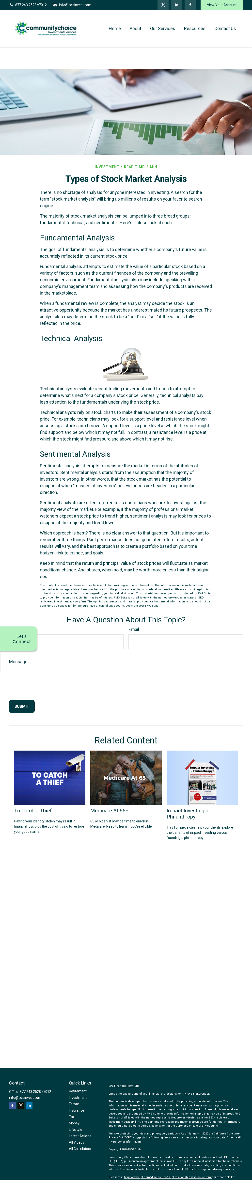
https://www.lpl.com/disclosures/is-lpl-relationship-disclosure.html (168, 1177)
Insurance (76, 1110)
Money (74, 1123)
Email (133, 629)
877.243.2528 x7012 (31, 5)
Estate (74, 1104)
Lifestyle (75, 1130)
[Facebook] (190, 5)
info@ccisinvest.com (75, 5)
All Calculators (80, 1149)
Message (18, 661)
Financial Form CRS (127, 1085)
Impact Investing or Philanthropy (188, 813)
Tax (72, 1117)
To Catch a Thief (33, 810)
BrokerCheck (201, 1093)
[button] (115, 28)
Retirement (78, 1091)
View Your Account (221, 5)
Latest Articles (80, 1136)
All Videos (76, 1142)
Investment (78, 1098)
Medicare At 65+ (109, 810)
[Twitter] (163, 5)
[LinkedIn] (176, 5)
